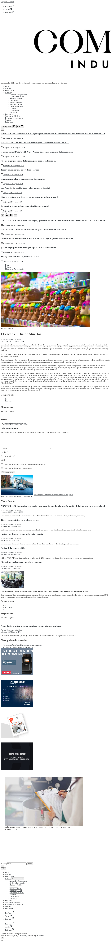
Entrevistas (9, 122)
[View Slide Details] (44, 825)
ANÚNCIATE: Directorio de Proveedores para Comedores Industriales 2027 (35, 143)
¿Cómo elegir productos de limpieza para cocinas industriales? (28, 161)
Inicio (7, 87)
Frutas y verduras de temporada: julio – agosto (22, 534)
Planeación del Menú (17, 106)
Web (2, 460)
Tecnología (13, 112)
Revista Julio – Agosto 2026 (13, 548)
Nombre (4, 452)
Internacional (14, 100)
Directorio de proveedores (14, 118)
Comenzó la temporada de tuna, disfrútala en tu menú (25, 206)
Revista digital (10, 90)
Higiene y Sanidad (16, 98)
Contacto (8, 120)
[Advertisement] (55, 847)
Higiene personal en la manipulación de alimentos (23, 179)
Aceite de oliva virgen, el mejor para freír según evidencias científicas (31, 626)
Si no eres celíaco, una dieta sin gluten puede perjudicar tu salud (29, 197)
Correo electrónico (8, 456)
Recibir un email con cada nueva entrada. (17, 468)
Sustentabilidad (15, 110)
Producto (13, 108)
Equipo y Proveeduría (17, 96)
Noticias (8, 93)
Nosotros (8, 88)
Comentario (5, 448)
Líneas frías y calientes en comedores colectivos (21, 562)
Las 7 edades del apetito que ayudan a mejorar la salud (25, 188)
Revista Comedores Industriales (11, 339)
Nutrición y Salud (16, 104)
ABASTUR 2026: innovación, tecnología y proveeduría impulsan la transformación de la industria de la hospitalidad (53, 134)
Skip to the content (7, 2)
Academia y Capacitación (18, 95)
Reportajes (8, 114)
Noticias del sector (16, 102)
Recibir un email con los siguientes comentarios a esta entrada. (24, 464)
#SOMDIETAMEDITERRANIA (16, 424)
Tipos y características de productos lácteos (20, 170)
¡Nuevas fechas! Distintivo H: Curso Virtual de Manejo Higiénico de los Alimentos (37, 152)
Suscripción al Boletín (12, 116)
